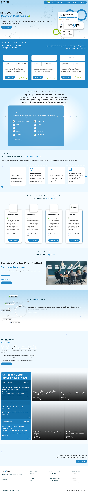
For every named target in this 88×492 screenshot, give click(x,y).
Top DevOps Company (57, 2)
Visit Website (13, 240)
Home (48, 2)
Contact (23, 77)
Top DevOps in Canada (54, 483)
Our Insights (32, 478)
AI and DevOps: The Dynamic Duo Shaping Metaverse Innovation (13, 408)
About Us (69, 2)
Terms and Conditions (15, 490)
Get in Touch (6, 27)
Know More (81, 461)
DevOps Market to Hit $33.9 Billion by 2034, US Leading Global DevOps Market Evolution (45, 393)
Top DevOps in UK (53, 476)
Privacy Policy (5, 490)
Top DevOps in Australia (54, 478)
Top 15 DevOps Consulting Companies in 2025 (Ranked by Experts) (15, 388)
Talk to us (6, 364)
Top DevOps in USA (53, 473)
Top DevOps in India (54, 480)
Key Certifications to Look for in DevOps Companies (75, 433)
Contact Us (81, 2)
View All (17, 139)
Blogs (74, 2)
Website (9, 77)
